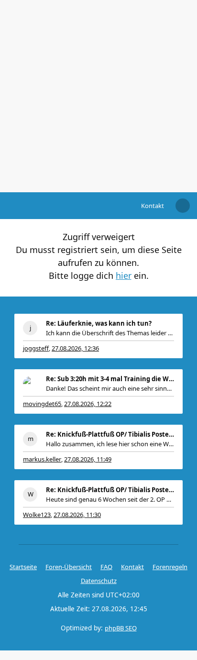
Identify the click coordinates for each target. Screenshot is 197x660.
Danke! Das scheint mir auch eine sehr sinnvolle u (110, 388)
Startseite (23, 566)
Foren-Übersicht (68, 566)
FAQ (106, 566)
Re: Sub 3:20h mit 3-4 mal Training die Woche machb (110, 378)
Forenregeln (170, 566)
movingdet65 (42, 403)
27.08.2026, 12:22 (87, 403)
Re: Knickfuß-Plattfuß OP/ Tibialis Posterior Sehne (110, 434)
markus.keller (42, 459)
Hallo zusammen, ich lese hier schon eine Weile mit (110, 444)
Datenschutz (99, 580)
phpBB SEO (121, 628)
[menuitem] (152, 205)
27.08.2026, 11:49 (87, 459)
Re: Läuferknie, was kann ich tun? (99, 323)
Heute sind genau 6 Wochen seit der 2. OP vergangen (110, 499)
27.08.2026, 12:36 (75, 348)
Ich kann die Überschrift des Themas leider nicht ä (110, 333)
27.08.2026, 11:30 (77, 514)
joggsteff (36, 348)
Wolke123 (37, 514)
